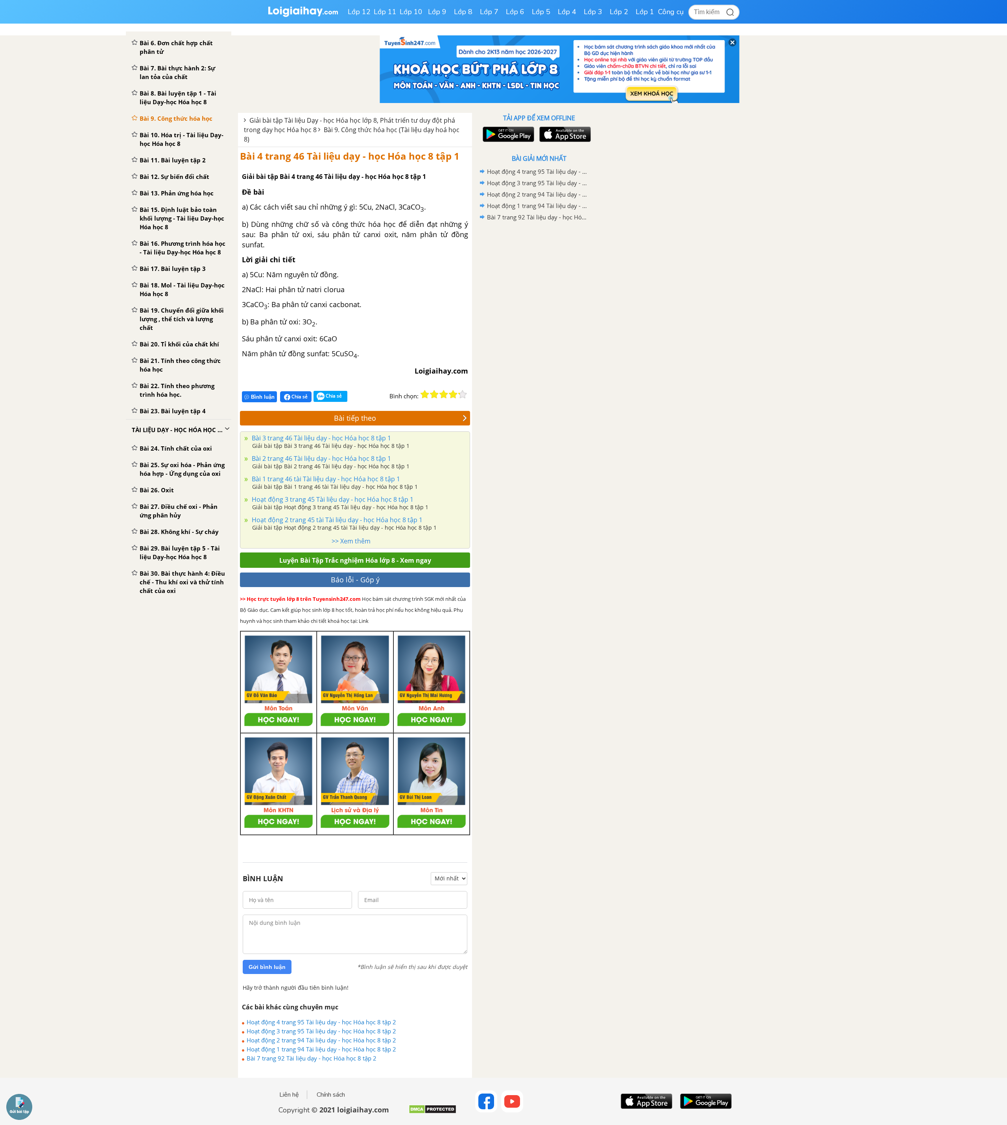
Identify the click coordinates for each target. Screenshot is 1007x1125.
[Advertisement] (539, 348)
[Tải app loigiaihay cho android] (507, 134)
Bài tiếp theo (355, 418)
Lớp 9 (437, 12)
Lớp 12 (359, 12)
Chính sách (331, 1094)
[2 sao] (434, 394)
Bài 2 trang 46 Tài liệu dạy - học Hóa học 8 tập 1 (320, 458)
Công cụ (671, 12)
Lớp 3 (593, 12)
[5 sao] (462, 394)
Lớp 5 (541, 12)
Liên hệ (289, 1094)
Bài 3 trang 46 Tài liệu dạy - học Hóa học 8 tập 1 (320, 438)
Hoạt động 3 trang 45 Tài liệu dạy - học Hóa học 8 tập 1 (331, 499)
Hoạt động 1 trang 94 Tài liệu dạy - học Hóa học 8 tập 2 (321, 1049)
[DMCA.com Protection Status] (432, 1112)
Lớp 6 (515, 12)
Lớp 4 (567, 12)
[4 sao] (453, 394)
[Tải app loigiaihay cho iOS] (564, 134)
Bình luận (263, 397)
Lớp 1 (645, 12)
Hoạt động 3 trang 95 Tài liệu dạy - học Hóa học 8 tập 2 (321, 1031)
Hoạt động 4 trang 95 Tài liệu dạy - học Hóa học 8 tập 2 (321, 1022)
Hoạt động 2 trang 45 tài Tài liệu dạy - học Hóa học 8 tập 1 (336, 520)
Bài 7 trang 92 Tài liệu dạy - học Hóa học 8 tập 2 (311, 1058)
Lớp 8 (463, 12)
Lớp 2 (619, 12)
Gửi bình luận (267, 967)
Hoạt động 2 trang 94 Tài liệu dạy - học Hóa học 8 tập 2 (321, 1040)
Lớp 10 (411, 12)
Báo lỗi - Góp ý (355, 579)
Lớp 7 (489, 12)
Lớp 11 (385, 12)
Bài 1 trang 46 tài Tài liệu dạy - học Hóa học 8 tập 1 (325, 479)
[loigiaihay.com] (302, 15)
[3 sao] (443, 394)
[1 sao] (425, 394)
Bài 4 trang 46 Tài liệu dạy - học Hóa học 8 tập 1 (349, 155)
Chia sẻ (299, 396)
